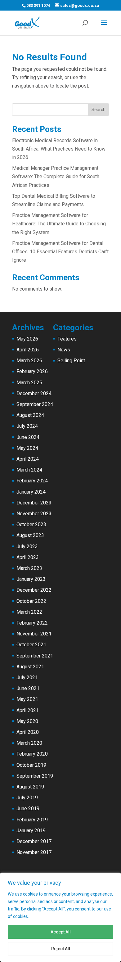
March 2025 (29, 383)
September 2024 (34, 404)
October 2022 (31, 601)
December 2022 (34, 590)
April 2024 (27, 459)
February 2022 (32, 623)
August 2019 (30, 787)
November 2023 (34, 514)
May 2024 (27, 448)
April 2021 (27, 710)
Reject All (60, 948)
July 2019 (27, 798)
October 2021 (31, 645)
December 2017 (34, 841)
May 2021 (27, 699)
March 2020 (29, 743)
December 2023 (34, 503)
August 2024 (30, 415)
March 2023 (29, 568)
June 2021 (27, 688)
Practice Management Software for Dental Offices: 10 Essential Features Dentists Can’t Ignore (60, 251)
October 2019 (31, 765)
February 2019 (32, 820)
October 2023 (31, 524)
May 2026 (27, 339)
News (63, 350)
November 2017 (34, 852)
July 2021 (27, 677)
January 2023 (31, 579)
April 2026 (27, 350)
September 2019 (34, 776)
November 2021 (34, 634)
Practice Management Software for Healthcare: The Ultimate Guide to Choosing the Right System (59, 223)
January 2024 (31, 492)
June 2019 (27, 808)
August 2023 (30, 535)
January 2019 (31, 830)
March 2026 (29, 361)
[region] (60, 917)
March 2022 (29, 612)
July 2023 (27, 546)
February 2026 (32, 371)
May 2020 (27, 721)
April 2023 (27, 557)
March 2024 (29, 470)
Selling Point (71, 361)
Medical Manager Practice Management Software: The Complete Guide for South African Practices (55, 176)
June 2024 (27, 437)
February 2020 (32, 754)
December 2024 (34, 393)
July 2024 (27, 426)
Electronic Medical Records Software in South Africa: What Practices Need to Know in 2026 (58, 149)
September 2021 (34, 656)
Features (67, 339)
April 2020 (27, 732)
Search (98, 109)
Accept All (61, 931)
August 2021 (30, 667)
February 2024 (32, 481)
